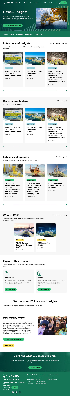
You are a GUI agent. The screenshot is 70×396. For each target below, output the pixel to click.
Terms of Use (6, 387)
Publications (39, 377)
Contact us (30, 383)
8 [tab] (54, 90)
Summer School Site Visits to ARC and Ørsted (34, 73)
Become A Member (52, 379)
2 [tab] (21, 90)
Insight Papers (29, 34)
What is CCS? (39, 34)
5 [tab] (37, 90)
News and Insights (40, 381)
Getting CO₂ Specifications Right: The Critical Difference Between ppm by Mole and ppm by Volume (12, 189)
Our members (51, 377)
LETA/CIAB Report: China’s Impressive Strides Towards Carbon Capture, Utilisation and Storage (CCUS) (34, 189)
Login (63, 3)
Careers (29, 381)
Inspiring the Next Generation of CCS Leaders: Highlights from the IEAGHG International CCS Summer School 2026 (56, 76)
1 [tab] (16, 90)
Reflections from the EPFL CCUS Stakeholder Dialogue (13, 73)
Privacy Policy (6, 389)
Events (38, 379)
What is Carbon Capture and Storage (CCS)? (24, 245)
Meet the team (30, 379)
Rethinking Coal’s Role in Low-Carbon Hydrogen (56, 185)
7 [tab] (48, 90)
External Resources (41, 383)
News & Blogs (19, 34)
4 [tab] (32, 90)
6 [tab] (43, 90)
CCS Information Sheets (43, 244)
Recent (12, 34)
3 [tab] (27, 90)
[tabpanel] (13, 69)
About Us (29, 377)
